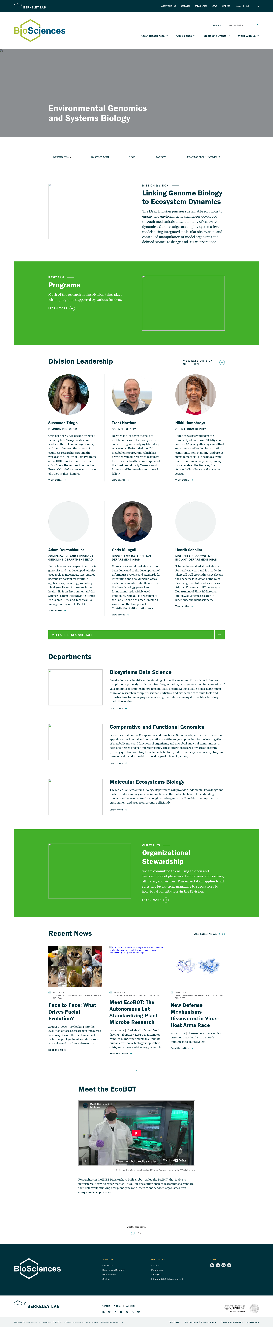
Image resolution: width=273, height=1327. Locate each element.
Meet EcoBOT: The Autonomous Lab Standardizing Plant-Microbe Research (134, 1012)
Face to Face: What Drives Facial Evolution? (72, 1012)
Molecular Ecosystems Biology (147, 781)
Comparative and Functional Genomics (157, 726)
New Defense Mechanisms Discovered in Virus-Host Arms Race (195, 1015)
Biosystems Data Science (141, 672)
